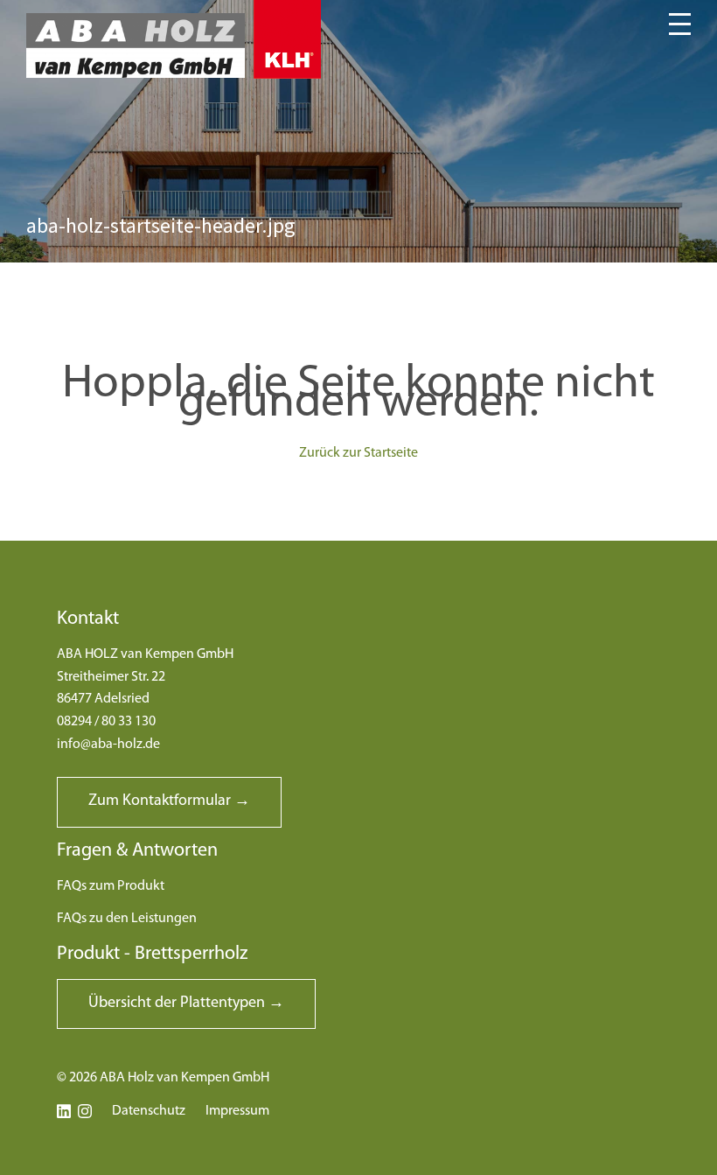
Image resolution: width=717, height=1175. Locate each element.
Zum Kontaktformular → (169, 801)
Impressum (237, 1111)
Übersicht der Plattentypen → (186, 1003)
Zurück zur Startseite (358, 453)
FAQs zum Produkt (110, 886)
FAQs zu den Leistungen (127, 919)
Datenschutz (148, 1111)
